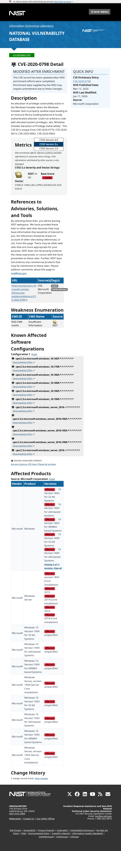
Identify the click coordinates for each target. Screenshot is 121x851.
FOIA (23, 833)
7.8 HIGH (47, 177)
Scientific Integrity (61, 833)
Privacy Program (46, 830)
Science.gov (62, 836)
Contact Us (28, 818)
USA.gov (74, 836)
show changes (41, 778)
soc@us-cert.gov (103, 816)
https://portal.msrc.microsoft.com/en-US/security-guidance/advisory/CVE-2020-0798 (24, 293)
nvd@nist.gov (18, 273)
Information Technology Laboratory (31, 26)
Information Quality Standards (87, 833)
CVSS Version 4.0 (48, 140)
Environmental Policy (38, 833)
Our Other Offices (45, 818)
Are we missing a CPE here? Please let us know (33, 464)
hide (34, 354)
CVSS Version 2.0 (48, 148)
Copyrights (62, 830)
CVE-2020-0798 (82, 81)
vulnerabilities (22, 55)
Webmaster (15, 818)
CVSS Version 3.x (48, 144)
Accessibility (29, 830)
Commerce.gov (46, 836)
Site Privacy (15, 830)
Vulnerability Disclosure (82, 830)
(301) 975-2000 (17, 813)
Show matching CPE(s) (23, 362)
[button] (99, 12)
